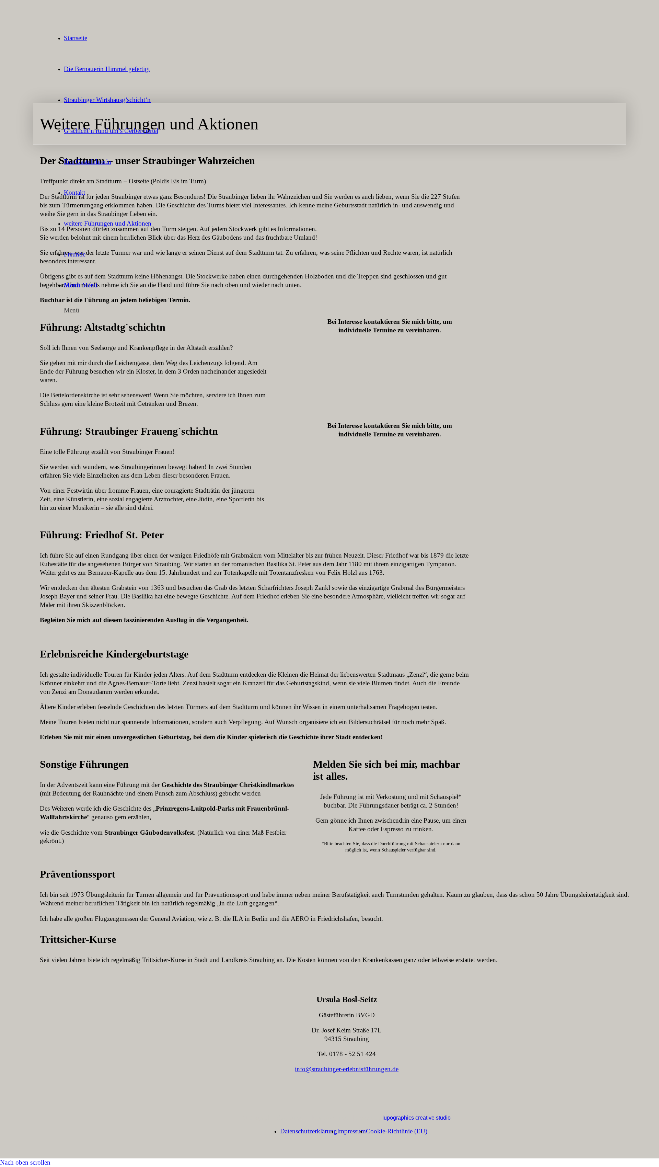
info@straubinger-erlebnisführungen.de (346, 1069)
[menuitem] (353, 38)
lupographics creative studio (416, 1118)
